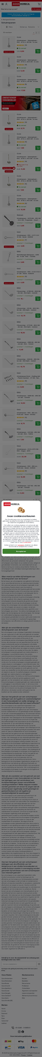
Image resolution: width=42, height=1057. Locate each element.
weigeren (21, 545)
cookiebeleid (26, 542)
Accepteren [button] (21, 551)
